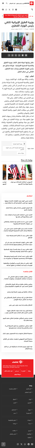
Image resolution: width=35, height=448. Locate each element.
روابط (29, 371)
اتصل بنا (23, 371)
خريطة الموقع (17, 374)
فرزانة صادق (21, 153)
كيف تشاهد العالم (20, 3)
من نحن (17, 371)
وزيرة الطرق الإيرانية (17, 144)
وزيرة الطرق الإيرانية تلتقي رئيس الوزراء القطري (15, 148)
